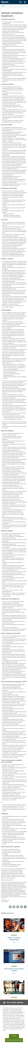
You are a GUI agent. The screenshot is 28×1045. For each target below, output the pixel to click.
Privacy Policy (10, 1028)
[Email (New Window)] (14, 906)
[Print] (10, 906)
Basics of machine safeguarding (14, 938)
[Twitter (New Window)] (25, 906)
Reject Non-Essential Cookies (14, 1040)
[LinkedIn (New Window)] (21, 906)
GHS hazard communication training (14, 970)
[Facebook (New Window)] (17, 906)
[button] (20, 2)
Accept (14, 1036)
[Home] (5, 2)
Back (3, 6)
